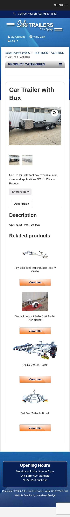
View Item (35, 282)
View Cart (39, 36)
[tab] (21, 203)
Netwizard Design (46, 495)
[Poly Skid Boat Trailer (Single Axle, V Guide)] (35, 252)
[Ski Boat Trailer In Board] (35, 398)
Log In (14, 40)
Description (21, 203)
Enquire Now (20, 191)
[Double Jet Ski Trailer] (35, 350)
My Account (17, 36)
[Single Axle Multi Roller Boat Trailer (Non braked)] (35, 301)
